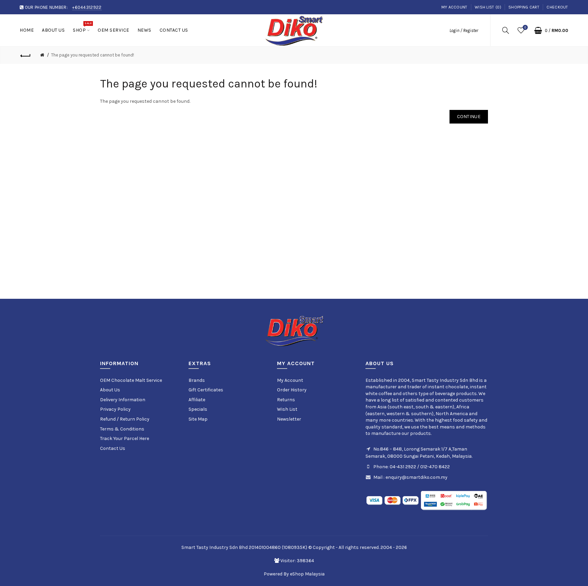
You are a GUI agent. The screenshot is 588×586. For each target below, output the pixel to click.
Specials (198, 409)
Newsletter (289, 419)
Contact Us (112, 448)
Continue (468, 116)
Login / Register (464, 30)
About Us (110, 390)
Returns (286, 400)
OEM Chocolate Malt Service (131, 380)
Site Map (198, 419)
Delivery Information (122, 400)
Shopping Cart (523, 7)
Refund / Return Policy (124, 419)
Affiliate (197, 400)
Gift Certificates (206, 390)
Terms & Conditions (122, 429)
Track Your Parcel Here (124, 438)
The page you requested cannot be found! (92, 55)
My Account (454, 7)
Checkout (557, 7)
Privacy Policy (115, 409)
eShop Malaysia (307, 574)
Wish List (287, 409)
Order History (292, 390)
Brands (197, 380)
